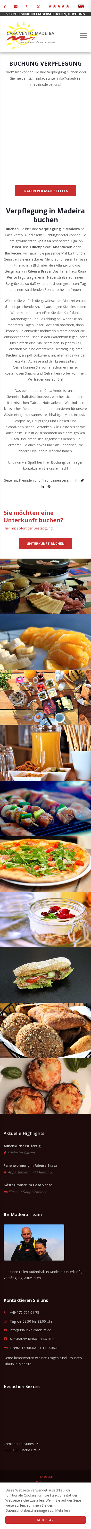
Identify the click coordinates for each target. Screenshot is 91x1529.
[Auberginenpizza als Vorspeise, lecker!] (45, 1086)
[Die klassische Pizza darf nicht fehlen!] (45, 864)
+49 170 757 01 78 (24, 1313)
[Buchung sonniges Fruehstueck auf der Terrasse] (45, 697)
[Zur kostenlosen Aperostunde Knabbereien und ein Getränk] (45, 753)
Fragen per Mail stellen (45, 191)
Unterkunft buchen (46, 543)
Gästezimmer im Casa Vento (28, 1185)
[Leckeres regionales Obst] (45, 642)
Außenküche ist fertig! (22, 1146)
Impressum (45, 1476)
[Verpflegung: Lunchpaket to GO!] (45, 975)
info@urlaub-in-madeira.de (30, 1330)
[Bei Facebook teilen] (76, 480)
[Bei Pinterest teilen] (49, 486)
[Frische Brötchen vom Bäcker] (45, 1030)
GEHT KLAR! (45, 1520)
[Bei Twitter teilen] (82, 480)
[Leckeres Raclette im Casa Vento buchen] (45, 586)
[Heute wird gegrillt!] (45, 808)
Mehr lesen (64, 1510)
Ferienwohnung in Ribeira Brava (30, 1165)
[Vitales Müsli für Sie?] (45, 919)
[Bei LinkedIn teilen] (42, 486)
